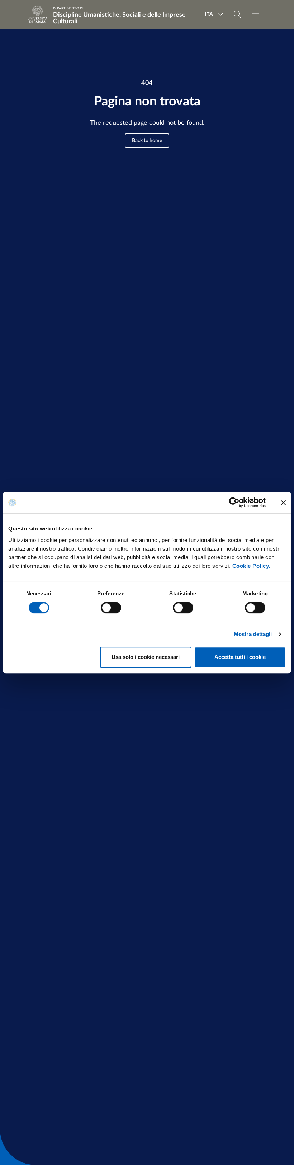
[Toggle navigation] (255, 13)
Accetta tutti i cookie (240, 657)
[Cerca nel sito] (237, 14)
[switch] (111, 607)
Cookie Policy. (251, 566)
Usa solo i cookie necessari (146, 657)
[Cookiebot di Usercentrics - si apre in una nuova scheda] (234, 502)
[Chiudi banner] (283, 502)
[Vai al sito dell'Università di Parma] (39, 14)
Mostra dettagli (253, 634)
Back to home (147, 140)
